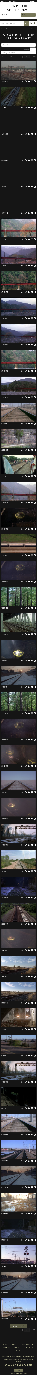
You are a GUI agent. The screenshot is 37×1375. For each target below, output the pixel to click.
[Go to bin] (7, 14)
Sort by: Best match (9, 53)
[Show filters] (34, 23)
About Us (15, 1345)
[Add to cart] (31, 81)
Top (18, 1370)
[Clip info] (25, 81)
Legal (18, 1351)
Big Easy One (22, 1373)
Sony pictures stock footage (18, 8)
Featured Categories (12, 1348)
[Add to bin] (28, 81)
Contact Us (29, 1348)
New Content (28, 1345)
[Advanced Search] (31, 23)
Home (3, 29)
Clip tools (5, 45)
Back (34, 29)
